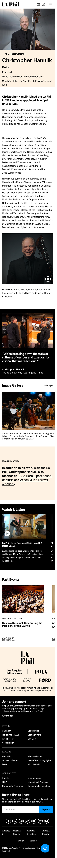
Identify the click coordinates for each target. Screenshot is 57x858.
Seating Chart (34, 735)
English (21, 841)
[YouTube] (33, 821)
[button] (51, 4)
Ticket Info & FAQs (10, 735)
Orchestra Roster (10, 760)
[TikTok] (27, 821)
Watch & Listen (35, 757)
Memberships (34, 778)
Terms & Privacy (46, 832)
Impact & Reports (17, 832)
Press (4, 764)
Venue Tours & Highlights (39, 760)
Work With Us (34, 764)
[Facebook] (8, 821)
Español (33, 841)
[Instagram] (21, 821)
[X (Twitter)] (14, 821)
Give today (7, 716)
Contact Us (6, 832)
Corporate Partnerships (39, 786)
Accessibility (8, 743)
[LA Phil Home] (10, 4)
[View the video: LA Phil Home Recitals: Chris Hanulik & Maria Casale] (24, 526)
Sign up (46, 809)
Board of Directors (31, 832)
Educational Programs (38, 782)
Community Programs (12, 786)
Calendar (6, 731)
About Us (6, 757)
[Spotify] (40, 821)
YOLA (4, 782)
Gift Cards (32, 739)
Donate (5, 778)
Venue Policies (35, 731)
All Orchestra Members (16, 54)
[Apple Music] (46, 821)
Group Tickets (8, 739)
